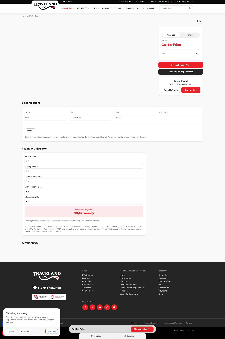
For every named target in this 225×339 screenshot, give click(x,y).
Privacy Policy (135, 323)
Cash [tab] (190, 35)
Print (199, 21)
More (29, 131)
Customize (51, 331)
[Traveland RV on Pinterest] (114, 307)
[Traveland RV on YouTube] (100, 307)
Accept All (25, 331)
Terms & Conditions (151, 323)
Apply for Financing (129, 294)
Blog (161, 294)
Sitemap (189, 323)
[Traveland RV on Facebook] (85, 307)
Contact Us (164, 288)
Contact (150, 8)
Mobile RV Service (128, 284)
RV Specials (87, 284)
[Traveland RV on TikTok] (107, 307)
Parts (95, 8)
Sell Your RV (82, 8)
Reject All (11, 331)
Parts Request (126, 278)
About (139, 8)
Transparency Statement (172, 323)
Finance (117, 8)
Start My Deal (191, 90)
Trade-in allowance (34, 177)
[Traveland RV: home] (45, 6)
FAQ (160, 284)
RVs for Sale (33, 16)
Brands (129, 8)
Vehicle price (30, 156)
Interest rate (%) (32, 197)
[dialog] (31, 322)
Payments (141, 2)
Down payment (31, 166)
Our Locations (184, 2)
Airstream (86, 288)
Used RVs (86, 281)
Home (24, 16)
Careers (162, 278)
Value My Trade (171, 90)
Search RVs (67, 8)
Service (105, 8)
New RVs (86, 278)
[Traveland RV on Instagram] (92, 307)
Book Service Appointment (132, 288)
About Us (163, 275)
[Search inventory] (190, 8)
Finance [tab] (171, 35)
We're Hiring (125, 2)
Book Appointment (160, 2)
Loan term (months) (33, 187)
